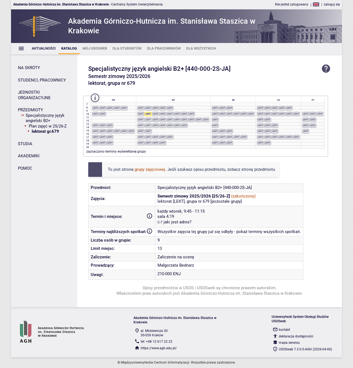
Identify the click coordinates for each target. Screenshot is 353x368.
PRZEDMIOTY (30, 109)
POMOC (25, 168)
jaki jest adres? (177, 222)
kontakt (284, 330)
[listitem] (43, 48)
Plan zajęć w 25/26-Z (48, 126)
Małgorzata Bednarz (175, 265)
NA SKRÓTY (29, 67)
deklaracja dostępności (296, 336)
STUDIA (25, 143)
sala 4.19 (165, 216)
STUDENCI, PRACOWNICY (42, 80)
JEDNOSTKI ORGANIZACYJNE (34, 95)
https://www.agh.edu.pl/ (159, 348)
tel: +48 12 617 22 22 (156, 341)
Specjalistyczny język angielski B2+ (45, 118)
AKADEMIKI (28, 155)
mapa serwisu (289, 343)
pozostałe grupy (226, 201)
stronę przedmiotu (258, 169)
